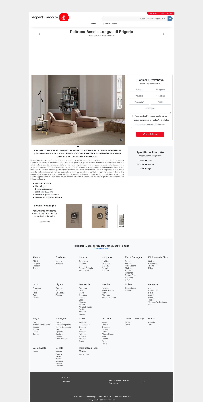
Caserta (105, 266)
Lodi (81, 300)
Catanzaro (83, 261)
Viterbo (36, 298)
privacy (165, 116)
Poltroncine (110, 35)
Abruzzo (37, 257)
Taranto (36, 334)
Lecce (35, 332)
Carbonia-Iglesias (63, 325)
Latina (35, 290)
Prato (104, 341)
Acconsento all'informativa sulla (151, 116)
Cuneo (151, 295)
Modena (128, 268)
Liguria (59, 284)
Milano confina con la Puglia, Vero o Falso (151, 120)
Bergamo (83, 288)
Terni (150, 325)
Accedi (169, 13)
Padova (59, 354)
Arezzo (105, 322)
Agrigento (83, 322)
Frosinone (37, 288)
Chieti (35, 261)
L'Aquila (36, 263)
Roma (35, 295)
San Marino (84, 355)
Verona (59, 363)
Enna (81, 329)
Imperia (59, 290)
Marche (106, 284)
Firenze (105, 325)
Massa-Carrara (108, 334)
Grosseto (106, 327)
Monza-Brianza (85, 307)
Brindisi (36, 327)
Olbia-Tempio (61, 339)
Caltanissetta (84, 325)
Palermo (82, 334)
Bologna (128, 261)
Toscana (106, 318)
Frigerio (148, 161)
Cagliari (59, 322)
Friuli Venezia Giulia (158, 257)
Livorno (105, 329)
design (148, 169)
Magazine (153, 13)
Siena (104, 343)
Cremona (83, 295)
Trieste (151, 266)
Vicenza (59, 366)
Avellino (105, 261)
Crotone (82, 263)
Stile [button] (142, 169)
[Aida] (40, 34)
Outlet (162, 13)
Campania (107, 257)
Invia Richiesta (151, 134)
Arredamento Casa (100, 35)
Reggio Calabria (86, 268)
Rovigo (59, 356)
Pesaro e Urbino (109, 298)
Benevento (106, 263)
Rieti (35, 293)
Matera (59, 261)
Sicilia (82, 318)
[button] (78, 146)
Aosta (35, 352)
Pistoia (105, 339)
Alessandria (153, 290)
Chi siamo (66, 382)
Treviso (59, 359)
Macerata (106, 295)
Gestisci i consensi (108, 400)
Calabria (83, 257)
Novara (151, 298)
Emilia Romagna (133, 257)
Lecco (81, 298)
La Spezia (60, 293)
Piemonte (153, 284)
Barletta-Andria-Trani (41, 325)
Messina (82, 332)
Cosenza (83, 266)
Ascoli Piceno (108, 290)
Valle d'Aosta (39, 348)
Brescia (82, 290)
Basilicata (61, 257)
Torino (150, 300)
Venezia (59, 361)
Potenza (59, 263)
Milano (82, 305)
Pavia (81, 309)
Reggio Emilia (131, 275)
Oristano (59, 334)
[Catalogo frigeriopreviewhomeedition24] (74, 216)
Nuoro (58, 329)
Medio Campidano (63, 327)
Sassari (59, 336)
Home (91, 35)
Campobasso (130, 288)
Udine (150, 268)
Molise (128, 284)
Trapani (82, 341)
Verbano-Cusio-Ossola (157, 302)
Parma (128, 271)
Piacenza (129, 273)
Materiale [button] (140, 165)
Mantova (82, 302)
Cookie (97, 400)
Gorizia (151, 261)
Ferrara (128, 263)
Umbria (152, 318)
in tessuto (149, 165)
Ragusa (82, 336)
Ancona (105, 288)
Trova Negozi (110, 24)
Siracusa (82, 339)
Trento (127, 325)
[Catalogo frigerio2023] (100, 216)
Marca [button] (141, 161)
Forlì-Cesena (130, 266)
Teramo (36, 268)
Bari (34, 322)
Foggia (36, 329)
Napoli (105, 268)
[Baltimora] (162, 34)
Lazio (35, 284)
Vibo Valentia (84, 271)
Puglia (36, 318)
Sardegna (61, 318)
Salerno (105, 271)
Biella (150, 293)
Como (81, 293)
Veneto (59, 348)
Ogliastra (59, 332)
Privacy (90, 400)
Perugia (151, 322)
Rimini (128, 280)
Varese (82, 314)
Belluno (59, 352)
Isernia (128, 290)
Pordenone (153, 263)
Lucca (104, 332)
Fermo (104, 293)
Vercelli (151, 305)
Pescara (36, 266)
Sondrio (82, 312)
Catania (82, 327)
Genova (59, 288)
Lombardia (84, 284)
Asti (149, 288)
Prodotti (93, 24)
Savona (59, 295)
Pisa (104, 336)
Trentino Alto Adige (134, 318)
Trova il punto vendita (101, 248)
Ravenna (129, 278)
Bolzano (128, 322)
